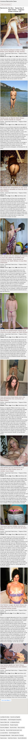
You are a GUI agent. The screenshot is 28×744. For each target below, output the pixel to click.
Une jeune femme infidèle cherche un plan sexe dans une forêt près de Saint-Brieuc (13, 527)
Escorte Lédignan (4, 727)
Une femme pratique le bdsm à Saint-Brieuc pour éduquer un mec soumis (12, 50)
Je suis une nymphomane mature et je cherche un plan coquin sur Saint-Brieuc (13, 331)
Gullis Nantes (3, 719)
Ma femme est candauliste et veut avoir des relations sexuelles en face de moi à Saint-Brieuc (13, 189)
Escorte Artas (13, 727)
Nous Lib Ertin (21, 727)
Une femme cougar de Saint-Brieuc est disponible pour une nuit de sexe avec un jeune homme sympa (13, 606)
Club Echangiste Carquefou (14, 719)
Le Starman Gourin (14, 722)
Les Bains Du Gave (4, 717)
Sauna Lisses (3, 738)
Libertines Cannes (12, 738)
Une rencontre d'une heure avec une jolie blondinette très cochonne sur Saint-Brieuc (12, 398)
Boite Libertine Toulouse (17, 735)
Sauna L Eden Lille (4, 722)
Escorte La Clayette (15, 717)
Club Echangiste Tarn (14, 732)
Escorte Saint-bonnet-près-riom (14, 730)
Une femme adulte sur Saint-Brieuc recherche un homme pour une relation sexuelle (13, 666)
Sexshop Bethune (4, 725)
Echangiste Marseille (5, 735)
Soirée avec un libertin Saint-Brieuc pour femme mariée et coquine (12, 119)
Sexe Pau (2, 730)
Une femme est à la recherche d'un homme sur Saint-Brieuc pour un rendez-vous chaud (12, 469)
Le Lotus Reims (4, 732)
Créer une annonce (6, 4)
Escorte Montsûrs (22, 738)
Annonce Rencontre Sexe (8, 1)
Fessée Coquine (14, 725)
